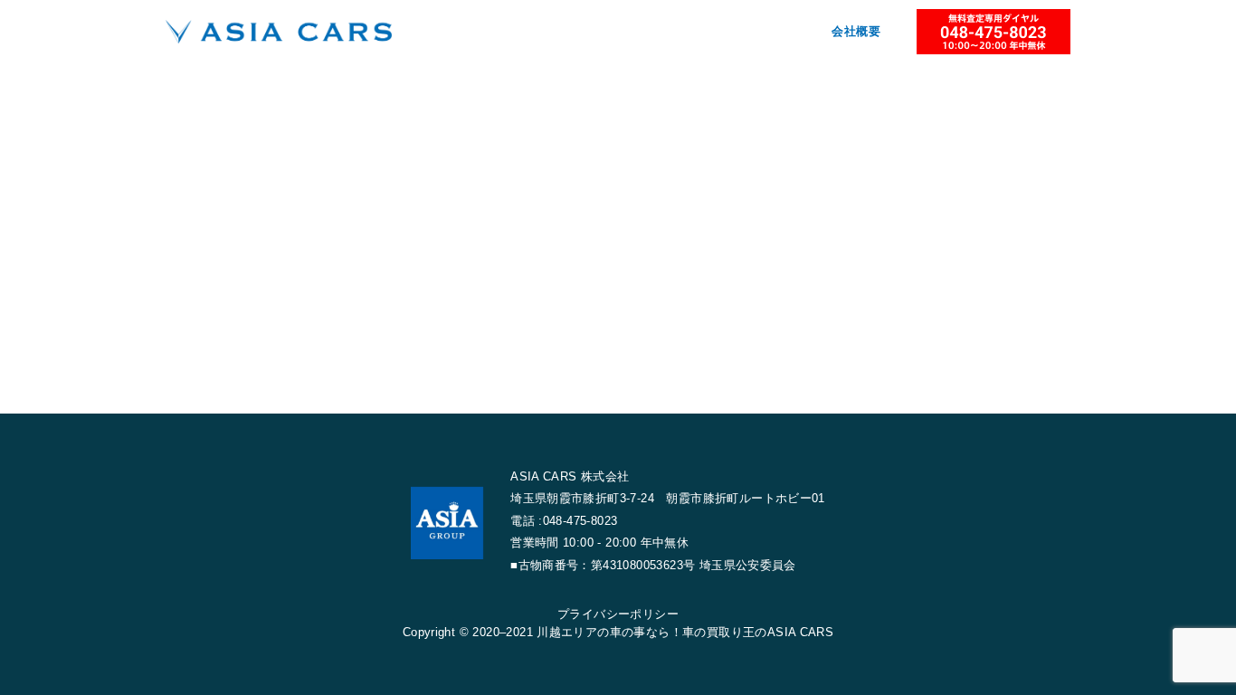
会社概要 (856, 31)
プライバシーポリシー (618, 614)
